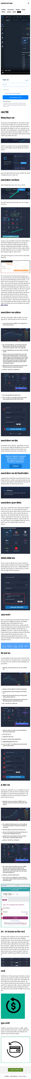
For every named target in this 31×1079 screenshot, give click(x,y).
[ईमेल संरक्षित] (4, 305)
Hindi (19, 11)
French (3, 11)
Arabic (14, 11)
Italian (23, 9)
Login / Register (15, 1070)
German (9, 11)
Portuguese (10, 9)
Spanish (18, 9)
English (3, 9)
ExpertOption (6, 3)
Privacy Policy (22, 1076)
